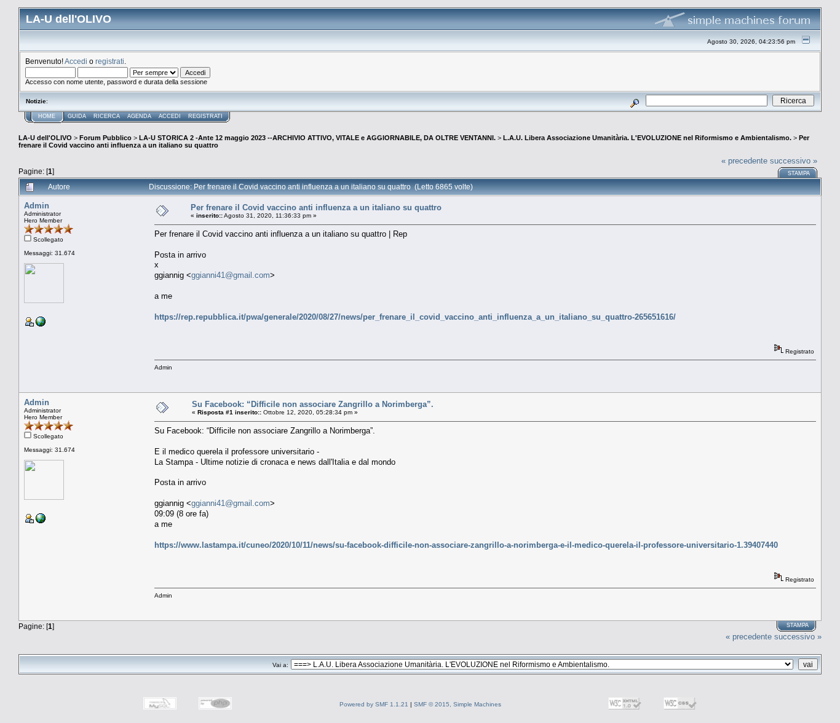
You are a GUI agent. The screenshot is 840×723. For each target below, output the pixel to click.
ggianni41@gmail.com (230, 275)
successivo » (793, 160)
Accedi (76, 61)
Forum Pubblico (105, 137)
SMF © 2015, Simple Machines (457, 704)
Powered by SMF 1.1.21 (373, 704)
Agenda (139, 116)
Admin (36, 205)
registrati (109, 61)
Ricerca (106, 116)
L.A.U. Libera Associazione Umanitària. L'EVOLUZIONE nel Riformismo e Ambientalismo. (647, 137)
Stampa (799, 173)
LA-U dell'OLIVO (45, 137)
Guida (77, 116)
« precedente (744, 160)
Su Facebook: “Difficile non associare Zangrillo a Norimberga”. (313, 404)
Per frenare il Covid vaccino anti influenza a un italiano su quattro (316, 207)
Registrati (205, 116)
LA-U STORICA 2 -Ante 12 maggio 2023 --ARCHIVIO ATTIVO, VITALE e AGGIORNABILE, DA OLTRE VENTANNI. (317, 137)
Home (46, 116)
